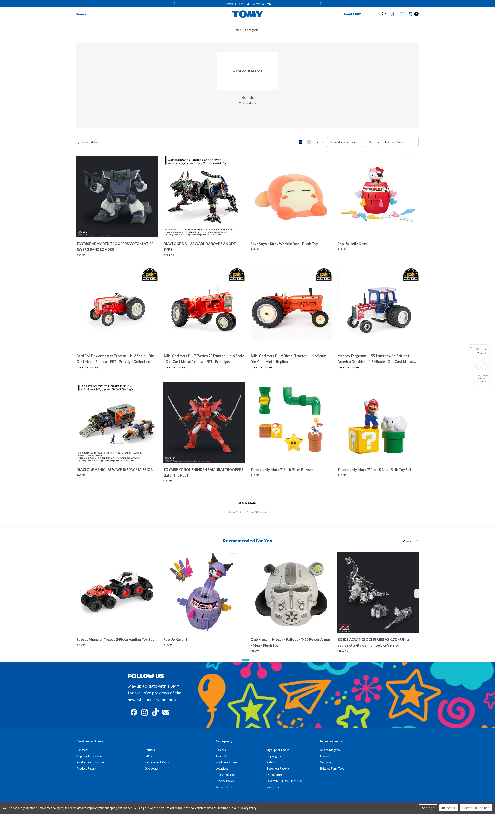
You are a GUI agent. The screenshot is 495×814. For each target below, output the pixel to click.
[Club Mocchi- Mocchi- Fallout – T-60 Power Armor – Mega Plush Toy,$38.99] (291, 592)
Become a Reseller (278, 768)
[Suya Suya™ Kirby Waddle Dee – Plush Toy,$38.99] (291, 196)
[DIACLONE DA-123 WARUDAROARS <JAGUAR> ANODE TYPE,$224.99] (204, 196)
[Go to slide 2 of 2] (252, 660)
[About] (370, 12)
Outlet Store (274, 774)
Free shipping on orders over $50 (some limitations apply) (247, 4)
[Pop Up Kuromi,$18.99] (204, 592)
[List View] (309, 142)
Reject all (448, 808)
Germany (326, 762)
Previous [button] (174, 3)
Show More (247, 502)
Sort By (374, 142)
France (324, 756)
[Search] (384, 13)
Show (320, 142)
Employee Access (227, 762)
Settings (428, 808)
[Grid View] (300, 142)
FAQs (148, 756)
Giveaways (152, 768)
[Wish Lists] (401, 14)
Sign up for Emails (277, 750)
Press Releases (225, 774)
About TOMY (352, 14)
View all (408, 541)
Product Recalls (86, 768)
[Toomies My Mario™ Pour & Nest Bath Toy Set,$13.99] (378, 422)
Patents (271, 762)
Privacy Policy (225, 780)
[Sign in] (392, 14)
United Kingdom (330, 750)
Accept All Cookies (476, 808)
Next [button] (320, 3)
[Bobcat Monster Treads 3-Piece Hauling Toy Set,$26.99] (117, 592)
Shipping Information (89, 756)
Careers (221, 750)
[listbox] (400, 142)
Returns (150, 750)
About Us (221, 756)
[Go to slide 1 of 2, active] (246, 660)
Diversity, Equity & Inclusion (284, 780)
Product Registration (90, 762)
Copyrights (273, 756)
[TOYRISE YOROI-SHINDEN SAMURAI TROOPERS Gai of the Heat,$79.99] (204, 422)
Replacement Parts (157, 762)
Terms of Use (224, 787)
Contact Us (83, 750)
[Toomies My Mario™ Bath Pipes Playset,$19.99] (291, 422)
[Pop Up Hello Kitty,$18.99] (378, 196)
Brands (248, 97)
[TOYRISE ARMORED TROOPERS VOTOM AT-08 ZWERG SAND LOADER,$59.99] (117, 196)
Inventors (272, 787)
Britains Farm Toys (332, 768)
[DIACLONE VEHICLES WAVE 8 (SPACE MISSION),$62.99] (117, 422)
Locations (222, 768)
